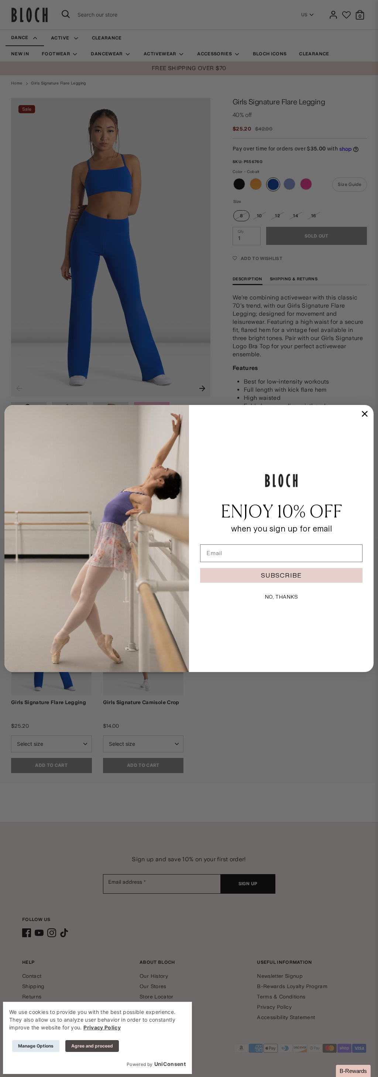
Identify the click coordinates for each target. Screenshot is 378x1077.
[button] (353, 1071)
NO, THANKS (281, 597)
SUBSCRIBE (281, 575)
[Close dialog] (365, 414)
